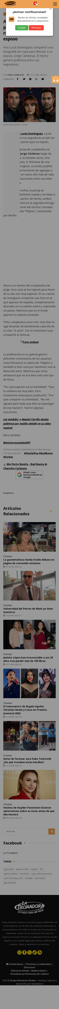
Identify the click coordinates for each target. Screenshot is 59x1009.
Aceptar (22, 28)
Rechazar (36, 28)
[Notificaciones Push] (36, 4)
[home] (10, 4)
